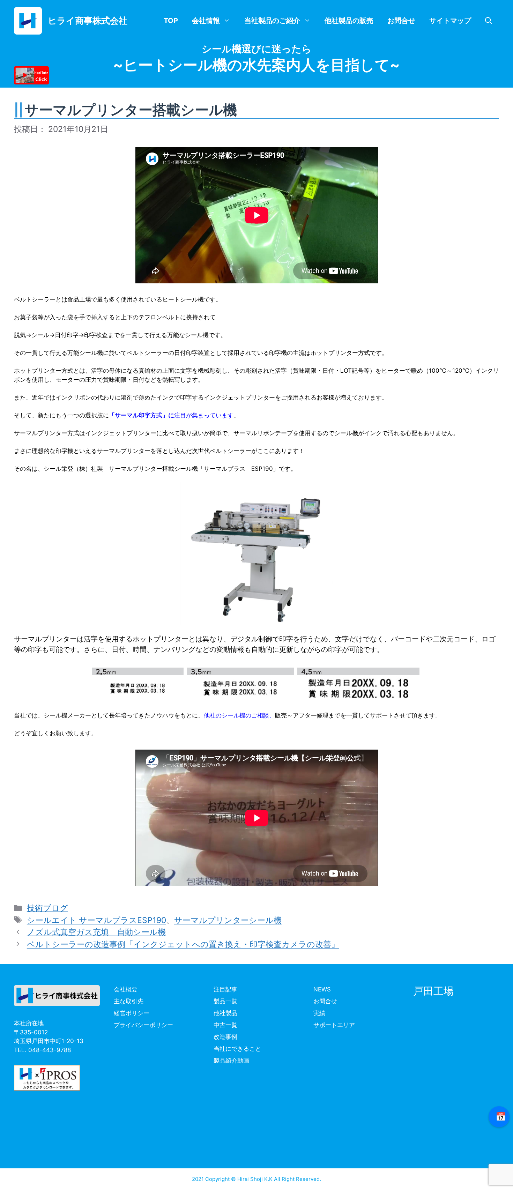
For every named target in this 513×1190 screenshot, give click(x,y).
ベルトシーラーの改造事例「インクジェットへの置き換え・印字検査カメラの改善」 (183, 944)
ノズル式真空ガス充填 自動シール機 (96, 932)
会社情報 (206, 20)
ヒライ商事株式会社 (87, 20)
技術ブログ (47, 908)
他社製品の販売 (349, 20)
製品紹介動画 (231, 1060)
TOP (171, 20)
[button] (488, 20)
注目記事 (225, 989)
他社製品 (225, 1013)
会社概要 (125, 989)
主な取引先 (128, 1001)
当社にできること (237, 1048)
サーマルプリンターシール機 (228, 920)
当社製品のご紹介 (272, 20)
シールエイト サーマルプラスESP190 (96, 920)
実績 (319, 1013)
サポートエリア (334, 1024)
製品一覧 (225, 1001)
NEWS (322, 989)
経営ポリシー (131, 1013)
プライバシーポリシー (143, 1024)
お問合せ (401, 20)
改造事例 (225, 1036)
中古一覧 (225, 1024)
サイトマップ (450, 20)
